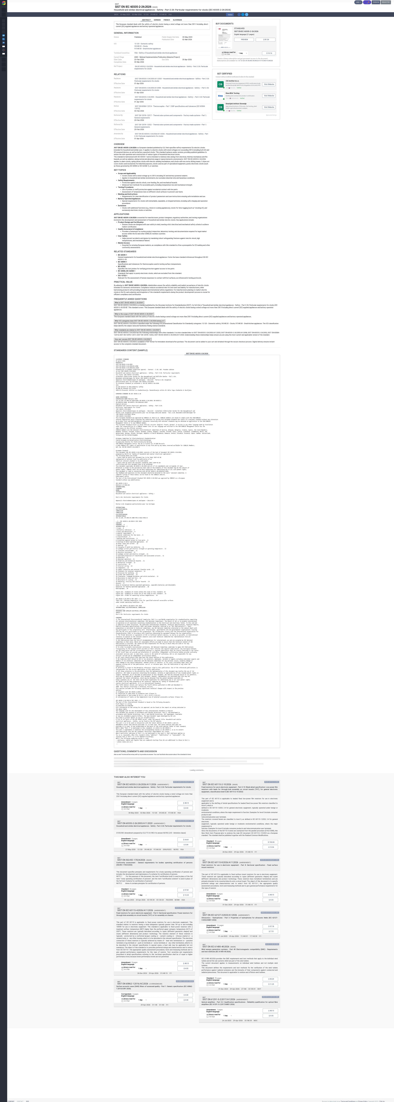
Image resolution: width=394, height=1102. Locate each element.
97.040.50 (163, 14)
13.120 (146, 14)
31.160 (161, 1005)
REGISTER (386, 2)
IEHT (259, 989)
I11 (171, 973)
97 (260, 61)
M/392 (176, 849)
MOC (255, 1021)
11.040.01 (244, 936)
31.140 (154, 1005)
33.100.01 (252, 989)
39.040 (249, 61)
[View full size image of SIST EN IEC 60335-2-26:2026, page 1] (224, 38)
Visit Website (269, 84)
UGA (183, 900)
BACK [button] (116, 14)
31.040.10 (164, 973)
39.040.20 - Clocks (141, 46)
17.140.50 (253, 936)
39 (246, 61)
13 (239, 61)
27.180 (243, 989)
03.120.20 (160, 900)
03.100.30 (151, 900)
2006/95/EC (167, 849)
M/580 (177, 900)
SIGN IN (376, 2)
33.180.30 (248, 1021)
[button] (230, 14)
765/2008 (169, 900)
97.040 (263, 61)
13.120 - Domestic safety (143, 44)
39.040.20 (153, 14)
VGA (170, 14)
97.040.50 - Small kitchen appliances (147, 49)
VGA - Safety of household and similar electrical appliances (155, 53)
